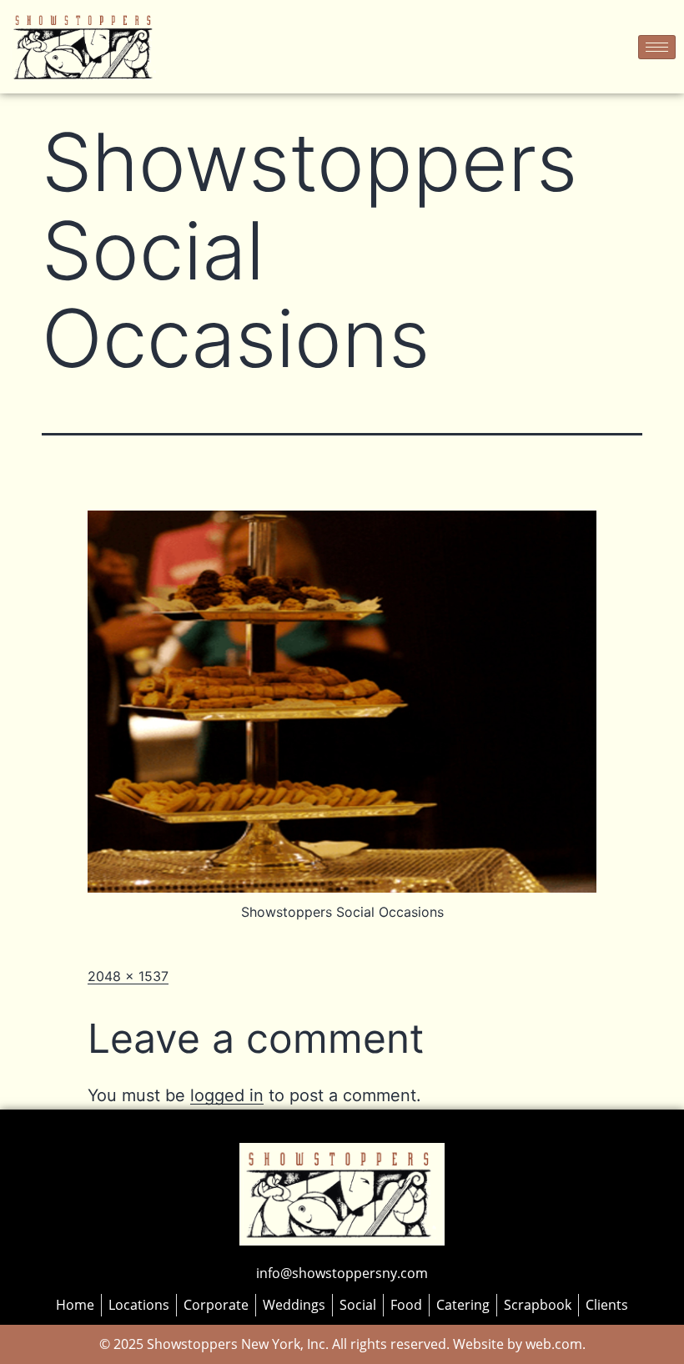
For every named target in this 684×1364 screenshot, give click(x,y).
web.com (552, 1344)
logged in (227, 1095)
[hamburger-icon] (657, 47)
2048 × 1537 (128, 976)
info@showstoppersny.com (342, 1273)
